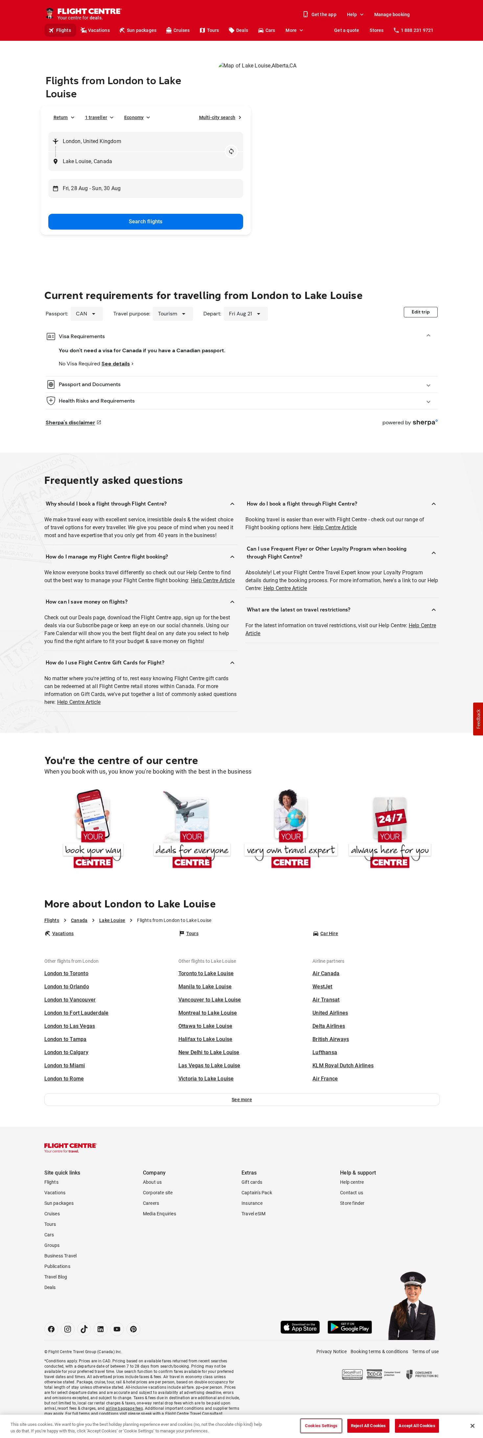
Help (352, 14)
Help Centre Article (213, 580)
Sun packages (141, 30)
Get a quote (346, 30)
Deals (242, 30)
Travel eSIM (253, 1213)
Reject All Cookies (368, 1425)
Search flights (146, 221)
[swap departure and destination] (231, 151)
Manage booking (392, 14)
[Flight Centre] (70, 1148)
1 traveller (96, 117)
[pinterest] (133, 1329)
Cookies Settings (321, 1425)
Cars (270, 30)
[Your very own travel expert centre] (291, 830)
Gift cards (252, 1182)
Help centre (352, 1182)
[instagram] (68, 1329)
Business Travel (60, 1255)
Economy (134, 117)
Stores (376, 30)
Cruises (181, 30)
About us (152, 1182)
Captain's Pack (257, 1192)
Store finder (352, 1203)
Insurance (252, 1203)
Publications (57, 1266)
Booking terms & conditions (379, 1351)
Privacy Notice (331, 1351)
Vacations (99, 30)
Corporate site (158, 1192)
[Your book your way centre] (93, 830)
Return (61, 117)
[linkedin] (100, 1329)
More (291, 30)
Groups (52, 1245)
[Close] (472, 1426)
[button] (242, 1099)
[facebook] (51, 1329)
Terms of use (425, 1351)
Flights (63, 30)
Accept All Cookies (417, 1425)
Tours (213, 30)
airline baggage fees (124, 1408)
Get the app (323, 14)
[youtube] (117, 1329)
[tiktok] (84, 1329)
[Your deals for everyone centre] (192, 830)
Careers (151, 1203)
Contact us (351, 1192)
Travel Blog (55, 1276)
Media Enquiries (159, 1213)
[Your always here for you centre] (390, 830)
